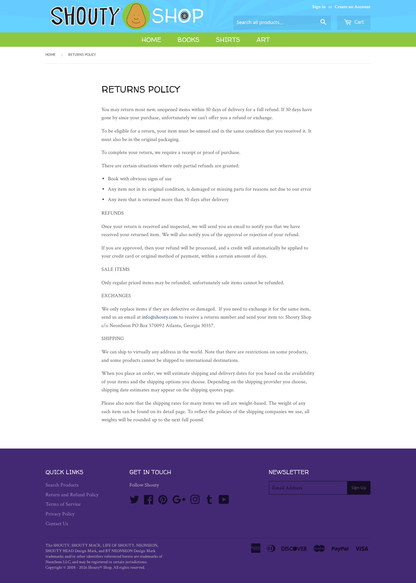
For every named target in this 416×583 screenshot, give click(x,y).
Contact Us (57, 523)
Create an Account (352, 7)
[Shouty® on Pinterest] (163, 502)
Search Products (62, 485)
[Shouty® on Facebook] (148, 502)
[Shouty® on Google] (179, 502)
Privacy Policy (60, 514)
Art (263, 39)
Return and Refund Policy (72, 494)
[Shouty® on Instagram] (195, 502)
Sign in (319, 7)
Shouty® (95, 567)
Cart (358, 22)
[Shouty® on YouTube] (224, 502)
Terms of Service (63, 504)
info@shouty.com (160, 317)
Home (151, 39)
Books (188, 39)
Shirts (228, 39)
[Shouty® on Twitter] (134, 502)
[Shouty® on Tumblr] (209, 502)
